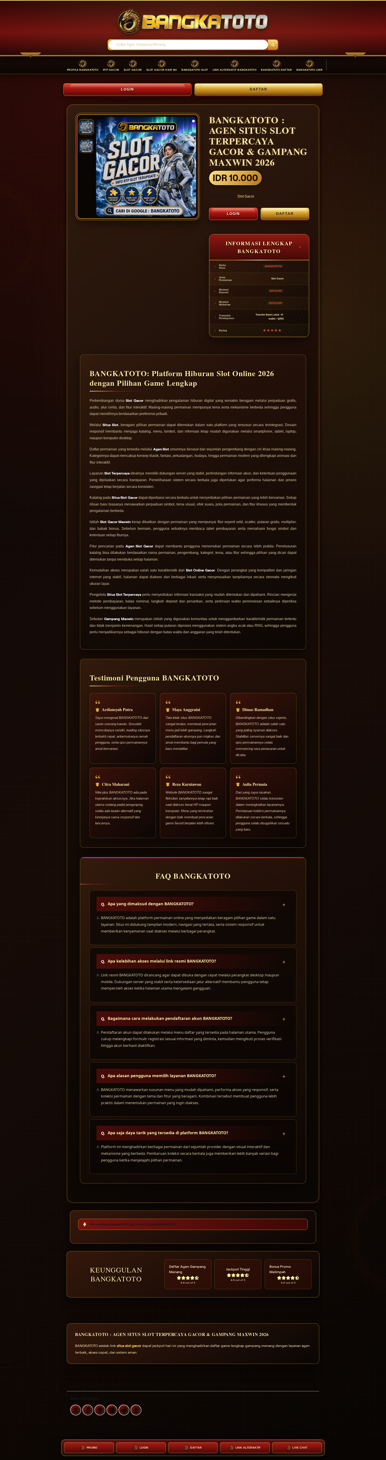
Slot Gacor (245, 196)
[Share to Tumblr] (135, 1409)
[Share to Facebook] (87, 1409)
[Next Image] (192, 167)
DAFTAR (258, 89)
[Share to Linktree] (99, 1409)
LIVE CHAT (299, 1447)
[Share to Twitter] (75, 1409)
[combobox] (188, 44)
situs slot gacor (129, 1346)
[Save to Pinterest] (111, 1409)
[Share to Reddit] (123, 1409)
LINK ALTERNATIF (248, 1447)
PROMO (92, 1447)
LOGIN (127, 89)
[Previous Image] (99, 167)
